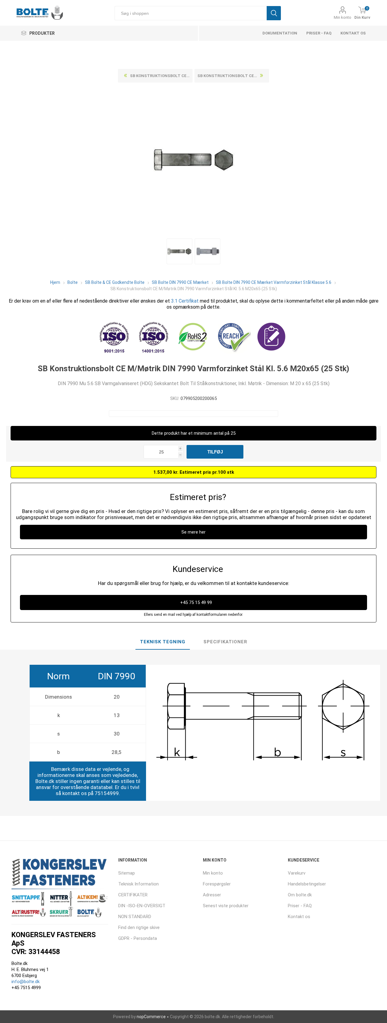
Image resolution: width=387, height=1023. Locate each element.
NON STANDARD (134, 916)
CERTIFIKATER (133, 895)
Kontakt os (353, 33)
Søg (274, 13)
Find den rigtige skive (139, 927)
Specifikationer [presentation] (225, 642)
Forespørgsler (217, 884)
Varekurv (296, 873)
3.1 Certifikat (185, 301)
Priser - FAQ (318, 33)
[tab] (162, 642)
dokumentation (279, 33)
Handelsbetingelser (307, 884)
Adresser (212, 895)
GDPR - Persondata (137, 938)
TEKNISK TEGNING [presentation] (162, 642)
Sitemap (126, 873)
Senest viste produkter (226, 905)
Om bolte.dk (300, 895)
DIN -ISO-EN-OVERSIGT (141, 905)
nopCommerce (151, 1016)
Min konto (342, 17)
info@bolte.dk (25, 981)
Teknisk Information (138, 884)
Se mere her (193, 532)
